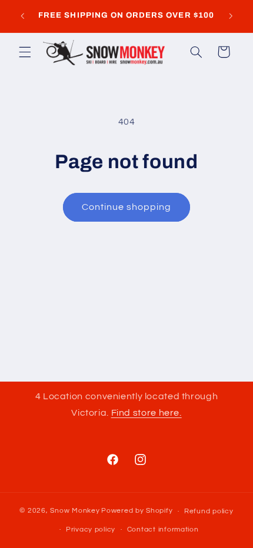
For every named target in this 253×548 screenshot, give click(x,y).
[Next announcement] (231, 16)
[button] (24, 51)
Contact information (163, 529)
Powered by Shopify (136, 511)
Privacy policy (90, 529)
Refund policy (209, 511)
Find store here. (146, 412)
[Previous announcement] (22, 16)
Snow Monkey (74, 511)
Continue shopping (127, 207)
